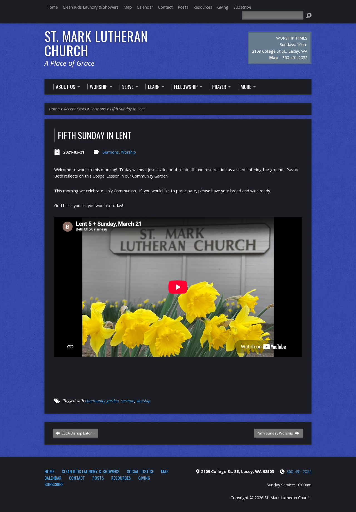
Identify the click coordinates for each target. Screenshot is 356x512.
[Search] (309, 15)
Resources (202, 7)
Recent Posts (75, 108)
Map (127, 7)
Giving (222, 7)
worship (143, 400)
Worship (128, 152)
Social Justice (140, 471)
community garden (102, 400)
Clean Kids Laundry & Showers (90, 7)
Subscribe (242, 7)
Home (52, 7)
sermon (127, 400)
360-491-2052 (299, 471)
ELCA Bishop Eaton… (78, 433)
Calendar (145, 7)
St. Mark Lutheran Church (96, 43)
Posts (183, 7)
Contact (165, 7)
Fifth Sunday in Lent (127, 108)
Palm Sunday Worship (275, 433)
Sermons (98, 108)
